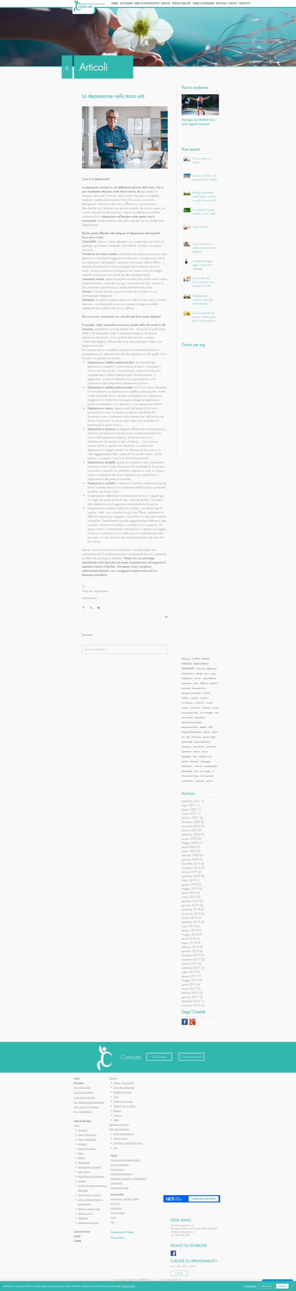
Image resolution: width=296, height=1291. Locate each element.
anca (206, 673)
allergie (199, 673)
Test (112, 1222)
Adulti (76, 1125)
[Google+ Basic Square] (192, 1022)
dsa (183, 736)
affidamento (211, 668)
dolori (215, 731)
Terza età (87, 591)
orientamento (187, 780)
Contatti (77, 1240)
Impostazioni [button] (250, 1286)
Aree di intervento (82, 1120)
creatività (206, 707)
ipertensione (187, 751)
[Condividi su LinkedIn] (98, 607)
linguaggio (186, 756)
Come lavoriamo (82, 1231)
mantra (185, 761)
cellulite (185, 697)
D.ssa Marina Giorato (84, 1097)
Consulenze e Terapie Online (125, 1199)
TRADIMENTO (188, 668)
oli (213, 771)
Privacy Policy (128, 1286)
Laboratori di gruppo (119, 1124)
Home (77, 1078)
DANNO (205, 658)
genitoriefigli (187, 741)
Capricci (117, 1115)
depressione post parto (192, 722)
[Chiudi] (292, 1286)
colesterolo (199, 702)
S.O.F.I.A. (115, 1203)
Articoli (77, 1236)
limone (205, 751)
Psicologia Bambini (120, 1164)
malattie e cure (205, 756)
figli (188, 736)
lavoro (197, 751)
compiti (209, 702)
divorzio (207, 731)
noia (196, 771)
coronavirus (195, 707)
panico (209, 780)
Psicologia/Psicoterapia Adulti (125, 1160)
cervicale (194, 697)
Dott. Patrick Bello (82, 1087)
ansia (213, 673)
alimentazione (188, 673)
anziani (198, 678)
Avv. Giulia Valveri (83, 1111)
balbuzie (204, 683)
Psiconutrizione (118, 1169)
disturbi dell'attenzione (191, 731)
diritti (211, 727)
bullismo (207, 692)
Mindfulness (116, 1208)
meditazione (187, 766)
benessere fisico (199, 688)
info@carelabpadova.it (183, 1231)
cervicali (203, 697)
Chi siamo (79, 1083)
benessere (186, 688)
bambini (213, 683)
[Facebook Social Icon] (173, 1253)
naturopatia (187, 771)
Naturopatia (116, 1183)
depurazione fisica (190, 727)
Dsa (115, 1147)
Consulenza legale (120, 1187)
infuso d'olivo (199, 746)
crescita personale (190, 712)
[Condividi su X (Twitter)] (91, 607)
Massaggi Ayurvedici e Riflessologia (128, 1178)
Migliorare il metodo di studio (127, 1143)
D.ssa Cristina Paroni (84, 1092)
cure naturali (187, 717)
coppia (185, 707)
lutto (195, 756)
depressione (101, 591)
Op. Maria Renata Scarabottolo (89, 1102)
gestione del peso (202, 741)
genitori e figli (209, 736)
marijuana (194, 761)
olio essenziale (207, 775)
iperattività (211, 746)
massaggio (205, 761)
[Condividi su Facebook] (83, 607)
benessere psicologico (191, 692)
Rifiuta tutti (266, 1286)
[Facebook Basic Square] (185, 1022)
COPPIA (196, 658)
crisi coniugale (206, 712)
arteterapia (186, 683)
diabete (203, 727)
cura (216, 712)
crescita (215, 707)
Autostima (82, 1130)
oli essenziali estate (190, 775)
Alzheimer (186, 658)
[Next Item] (214, 104)
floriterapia (196, 736)
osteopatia (199, 780)
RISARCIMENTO (201, 663)
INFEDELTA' (187, 663)
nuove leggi (205, 771)
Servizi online (117, 1194)
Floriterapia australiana (121, 1174)
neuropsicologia (89, 597)
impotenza (186, 746)
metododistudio (211, 766)
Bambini (113, 1078)
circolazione (187, 702)
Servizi (114, 1155)
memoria (198, 766)
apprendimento (210, 678)
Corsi (113, 1217)
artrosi (196, 683)
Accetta (282, 1286)
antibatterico (187, 678)
